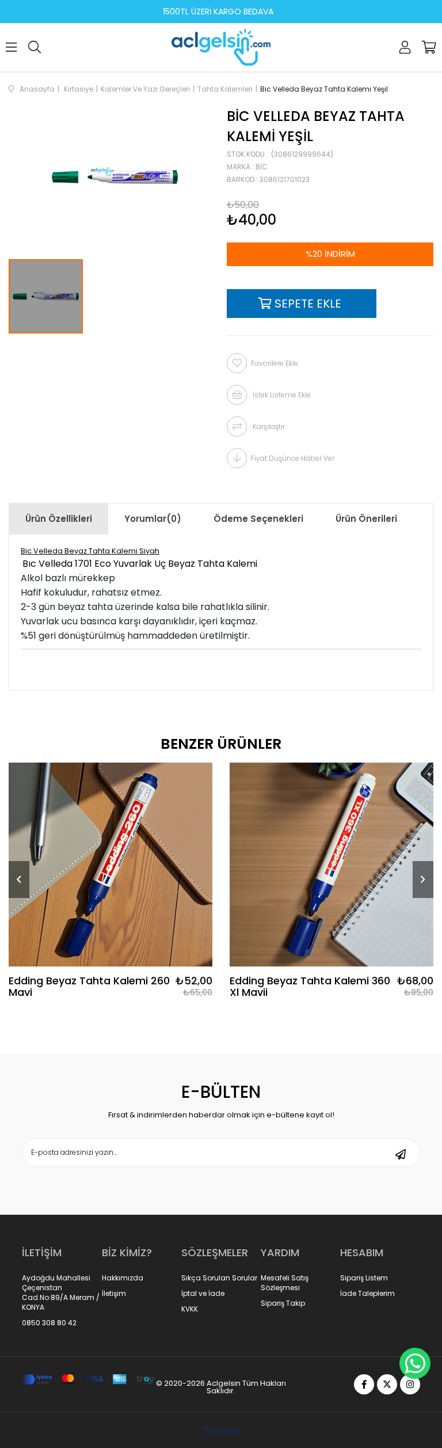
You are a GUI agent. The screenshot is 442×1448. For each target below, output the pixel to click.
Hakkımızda (122, 1278)
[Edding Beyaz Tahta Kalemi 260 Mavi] (110, 864)
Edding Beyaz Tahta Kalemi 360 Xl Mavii (310, 986)
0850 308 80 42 (49, 1323)
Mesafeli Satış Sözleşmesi (284, 1282)
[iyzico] (88, 1379)
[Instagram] (410, 1384)
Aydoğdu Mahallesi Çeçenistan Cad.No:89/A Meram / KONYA (61, 1292)
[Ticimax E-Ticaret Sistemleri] (221, 1432)
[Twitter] (387, 1384)
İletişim (114, 1293)
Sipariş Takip (283, 1303)
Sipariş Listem (364, 1278)
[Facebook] (364, 1384)
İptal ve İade (202, 1293)
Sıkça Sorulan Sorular (219, 1278)
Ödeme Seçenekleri (258, 519)
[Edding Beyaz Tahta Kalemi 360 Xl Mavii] (331, 864)
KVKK (189, 1309)
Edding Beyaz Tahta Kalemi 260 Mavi (89, 986)
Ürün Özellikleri (58, 519)
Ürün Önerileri (366, 519)
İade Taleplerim (367, 1293)
